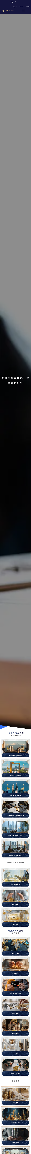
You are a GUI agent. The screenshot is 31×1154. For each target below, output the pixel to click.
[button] (23, 10)
